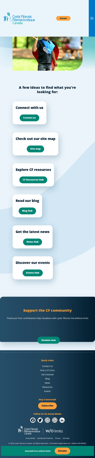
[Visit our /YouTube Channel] (55, 420)
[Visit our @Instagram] (47, 420)
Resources (47, 387)
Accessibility (30, 438)
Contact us (29, 117)
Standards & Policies (45, 438)
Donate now (48, 340)
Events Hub (32, 272)
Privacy (58, 438)
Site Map (66, 438)
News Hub (33, 241)
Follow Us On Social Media (47, 413)
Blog (47, 378)
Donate (63, 18)
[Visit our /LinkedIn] (62, 420)
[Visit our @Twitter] (40, 420)
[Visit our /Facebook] (33, 420)
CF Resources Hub (33, 179)
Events (47, 391)
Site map (35, 148)
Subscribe (47, 405)
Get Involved (47, 374)
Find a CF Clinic (47, 370)
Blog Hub (27, 210)
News (47, 382)
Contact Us (47, 366)
